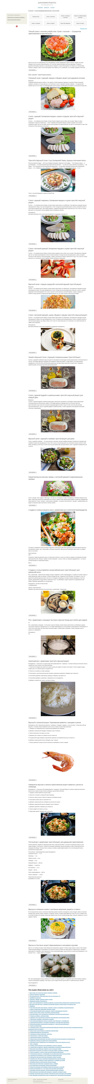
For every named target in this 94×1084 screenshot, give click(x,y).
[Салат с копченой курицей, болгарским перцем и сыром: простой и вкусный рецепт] (58, 269)
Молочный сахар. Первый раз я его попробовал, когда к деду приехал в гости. (50, 1042)
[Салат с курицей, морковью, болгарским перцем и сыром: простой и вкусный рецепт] (58, 229)
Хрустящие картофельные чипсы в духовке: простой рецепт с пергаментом (49, 1021)
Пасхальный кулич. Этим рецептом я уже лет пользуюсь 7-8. (45, 996)
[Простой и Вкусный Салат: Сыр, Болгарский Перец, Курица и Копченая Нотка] (58, 180)
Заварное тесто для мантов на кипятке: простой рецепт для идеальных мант (49, 1017)
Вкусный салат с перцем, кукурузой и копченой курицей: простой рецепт (54, 284)
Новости (46, 7)
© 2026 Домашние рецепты (12, 1079)
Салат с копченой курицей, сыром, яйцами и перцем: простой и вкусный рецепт (57, 315)
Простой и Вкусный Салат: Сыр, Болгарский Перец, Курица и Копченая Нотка (57, 160)
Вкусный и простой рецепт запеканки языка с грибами (44, 1063)
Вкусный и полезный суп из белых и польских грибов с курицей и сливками (49, 1050)
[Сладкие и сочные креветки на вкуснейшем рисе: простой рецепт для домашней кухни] (58, 602)
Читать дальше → (32, 69)
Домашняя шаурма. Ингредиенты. (38, 1001)
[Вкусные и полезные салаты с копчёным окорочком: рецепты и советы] (58, 928)
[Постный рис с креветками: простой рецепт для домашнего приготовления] (58, 891)
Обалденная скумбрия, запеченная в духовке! (42, 1019)
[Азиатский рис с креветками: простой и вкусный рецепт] (58, 699)
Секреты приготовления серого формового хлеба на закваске (46, 1045)
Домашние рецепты (47, 2)
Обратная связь (60, 1079)
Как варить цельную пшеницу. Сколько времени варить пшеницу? (47, 1070)
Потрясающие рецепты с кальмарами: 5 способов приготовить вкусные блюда (50, 1054)
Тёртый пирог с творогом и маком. (39, 1035)
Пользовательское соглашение (42, 1079)
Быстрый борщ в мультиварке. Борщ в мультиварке (43, 1065)
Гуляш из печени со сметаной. (37, 994)
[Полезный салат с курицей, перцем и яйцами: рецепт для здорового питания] (58, 98)
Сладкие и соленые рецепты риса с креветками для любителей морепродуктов (57, 510)
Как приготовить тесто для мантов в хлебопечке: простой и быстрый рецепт (49, 1014)
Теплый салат (35, 16)
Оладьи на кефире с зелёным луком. (39, 1016)
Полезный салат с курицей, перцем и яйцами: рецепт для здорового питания (56, 78)
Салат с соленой (36, 23)
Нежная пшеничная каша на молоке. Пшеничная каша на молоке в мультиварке (50, 1073)
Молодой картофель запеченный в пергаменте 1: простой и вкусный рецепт (49, 1024)
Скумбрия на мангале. (35, 998)
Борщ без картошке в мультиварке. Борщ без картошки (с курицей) (47, 1067)
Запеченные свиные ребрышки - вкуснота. (41, 1034)
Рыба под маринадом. (36, 1026)
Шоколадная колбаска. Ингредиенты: (39, 1037)
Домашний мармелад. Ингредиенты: (39, 1032)
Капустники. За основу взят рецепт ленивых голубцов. (43, 993)
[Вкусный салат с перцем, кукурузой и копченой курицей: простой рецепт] (58, 302)
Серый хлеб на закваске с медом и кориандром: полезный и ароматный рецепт (50, 1047)
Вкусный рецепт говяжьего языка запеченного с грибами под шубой (47, 1060)
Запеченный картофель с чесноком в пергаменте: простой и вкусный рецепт (49, 1022)
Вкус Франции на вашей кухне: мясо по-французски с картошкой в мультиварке (50, 1075)
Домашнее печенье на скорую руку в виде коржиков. (43, 1040)
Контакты (34, 1079)
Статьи (52, 7)
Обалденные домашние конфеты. (16, 17)
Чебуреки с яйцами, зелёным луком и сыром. (41, 999)
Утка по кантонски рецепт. (14, 19)
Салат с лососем (51, 16)
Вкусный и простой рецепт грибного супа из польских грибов (45, 1049)
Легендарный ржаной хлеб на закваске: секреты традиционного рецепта (48, 1011)
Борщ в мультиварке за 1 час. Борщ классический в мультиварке (46, 1068)
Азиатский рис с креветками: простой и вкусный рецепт (48, 661)
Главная (40, 7)
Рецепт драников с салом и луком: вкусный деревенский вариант (47, 1052)
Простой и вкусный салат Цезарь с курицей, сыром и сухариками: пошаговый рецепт (52, 1007)
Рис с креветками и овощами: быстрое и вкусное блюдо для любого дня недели (57, 620)
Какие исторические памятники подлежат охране (42, 1009)
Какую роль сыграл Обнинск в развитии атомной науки (44, 1030)
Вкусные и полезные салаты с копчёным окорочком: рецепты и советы (54, 909)
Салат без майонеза (65, 23)
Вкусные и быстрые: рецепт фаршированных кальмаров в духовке (53, 945)
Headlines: (32, 1006)
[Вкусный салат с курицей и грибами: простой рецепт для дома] (58, 459)
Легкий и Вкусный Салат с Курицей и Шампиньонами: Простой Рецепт (54, 357)
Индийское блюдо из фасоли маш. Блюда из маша (43, 1062)
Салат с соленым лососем (65, 16)
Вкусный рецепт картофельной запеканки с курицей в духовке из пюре (48, 1072)
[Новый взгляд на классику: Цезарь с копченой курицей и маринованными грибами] (58, 488)
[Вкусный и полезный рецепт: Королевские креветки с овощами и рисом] (58, 761)
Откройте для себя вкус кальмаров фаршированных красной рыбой (47, 1058)
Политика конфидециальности (38, 1080)
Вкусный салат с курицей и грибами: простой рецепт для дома (51, 439)
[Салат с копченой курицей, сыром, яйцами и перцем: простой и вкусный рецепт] (58, 339)
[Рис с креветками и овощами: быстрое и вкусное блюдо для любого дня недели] (58, 645)
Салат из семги (80, 23)
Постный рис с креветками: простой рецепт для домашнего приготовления (55, 842)
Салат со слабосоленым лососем (80, 16)
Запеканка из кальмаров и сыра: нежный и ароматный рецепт (46, 1055)
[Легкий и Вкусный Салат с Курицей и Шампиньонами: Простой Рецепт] (58, 377)
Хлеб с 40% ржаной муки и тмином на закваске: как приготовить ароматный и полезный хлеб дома (55, 1002)
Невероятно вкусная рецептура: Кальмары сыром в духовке (45, 1057)
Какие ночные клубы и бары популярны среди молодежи (44, 1012)
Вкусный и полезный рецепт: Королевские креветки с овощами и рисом (54, 722)
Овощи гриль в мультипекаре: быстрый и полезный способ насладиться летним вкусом (52, 1039)
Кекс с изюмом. (34, 1044)
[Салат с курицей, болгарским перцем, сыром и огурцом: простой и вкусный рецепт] (58, 141)
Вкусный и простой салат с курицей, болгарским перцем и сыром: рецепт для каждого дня (53, 1004)
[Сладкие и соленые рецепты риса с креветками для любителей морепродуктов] (58, 529)
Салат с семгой (50, 23)
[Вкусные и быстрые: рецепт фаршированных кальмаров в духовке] (58, 965)
